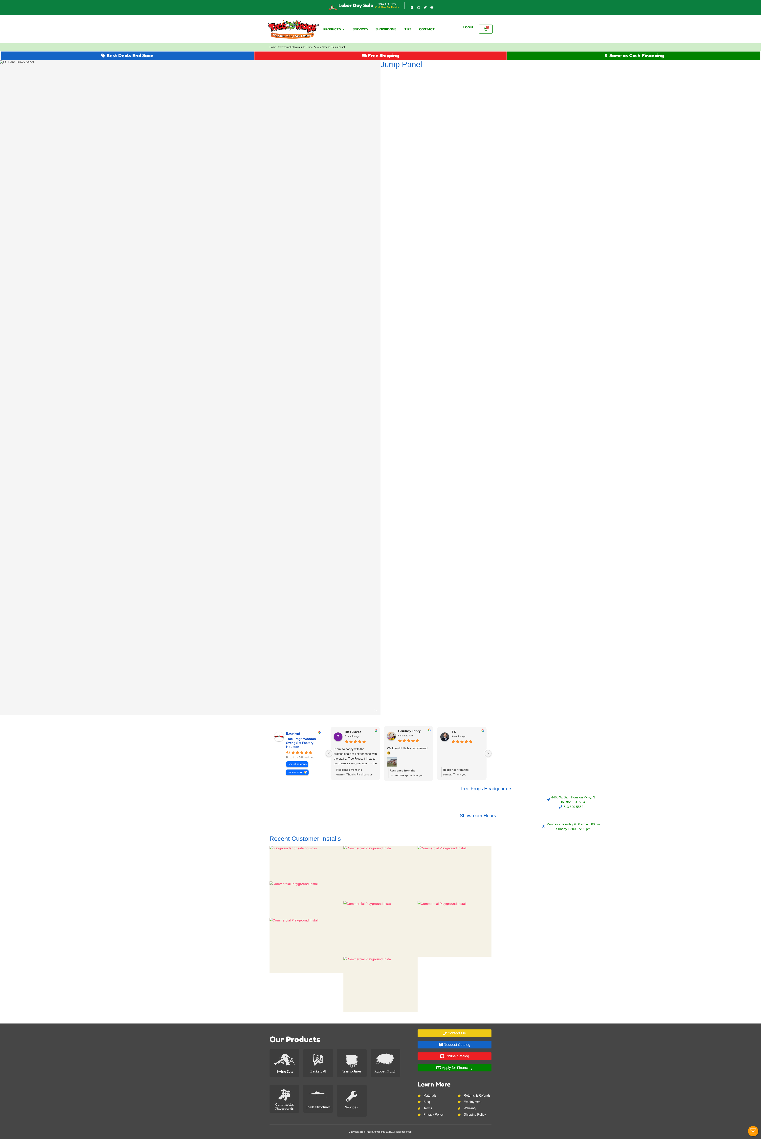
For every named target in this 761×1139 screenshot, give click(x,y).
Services (360, 29)
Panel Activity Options (318, 47)
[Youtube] (432, 7)
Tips (407, 29)
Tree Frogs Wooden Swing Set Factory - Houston (301, 743)
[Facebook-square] (411, 7)
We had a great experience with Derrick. (354, 751)
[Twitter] (425, 7)
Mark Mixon (406, 731)
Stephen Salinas (356, 731)
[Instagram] (418, 7)
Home (273, 47)
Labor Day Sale (355, 5)
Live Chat (753, 1131)
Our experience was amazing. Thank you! (459, 751)
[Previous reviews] (329, 753)
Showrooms (386, 29)
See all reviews (297, 764)
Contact (427, 29)
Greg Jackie (459, 731)
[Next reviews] (488, 753)
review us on (295, 772)
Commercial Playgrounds (291, 47)
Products (332, 29)
